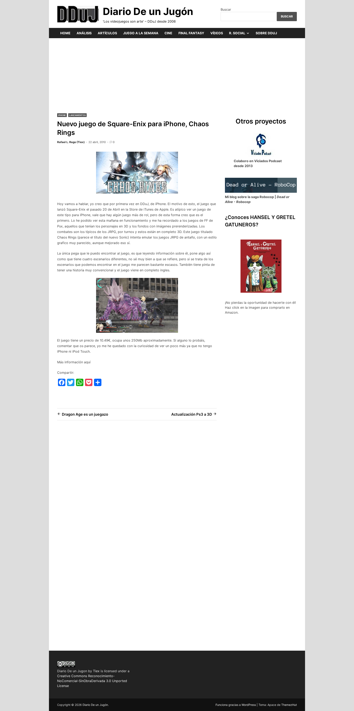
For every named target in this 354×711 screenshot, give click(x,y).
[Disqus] (137, 482)
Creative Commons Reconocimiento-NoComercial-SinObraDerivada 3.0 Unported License (92, 681)
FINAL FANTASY (191, 33)
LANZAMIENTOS (77, 115)
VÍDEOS (216, 33)
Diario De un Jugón (148, 11)
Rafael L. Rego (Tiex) (71, 142)
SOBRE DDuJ (266, 33)
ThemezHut (289, 704)
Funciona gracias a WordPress (236, 704)
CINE (168, 33)
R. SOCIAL (241, 34)
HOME (65, 33)
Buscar (226, 9)
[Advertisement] (177, 75)
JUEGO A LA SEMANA (140, 33)
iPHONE (62, 115)
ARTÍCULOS (107, 33)
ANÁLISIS (84, 33)
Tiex (96, 671)
